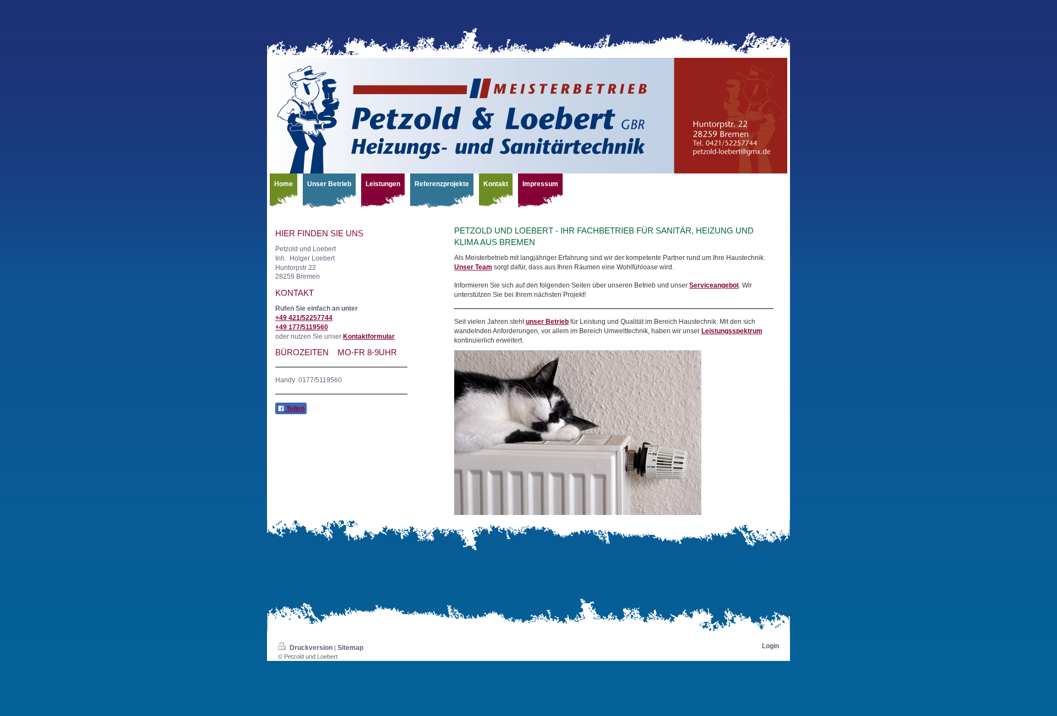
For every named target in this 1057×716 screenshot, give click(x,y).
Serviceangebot (714, 285)
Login (770, 646)
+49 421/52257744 (304, 318)
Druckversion (311, 648)
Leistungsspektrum (731, 331)
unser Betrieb (547, 322)
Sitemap (350, 648)
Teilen (294, 409)
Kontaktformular (369, 336)
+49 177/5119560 (301, 327)
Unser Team (473, 267)
